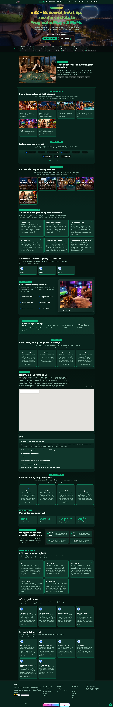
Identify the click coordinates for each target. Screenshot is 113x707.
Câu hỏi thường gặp (62, 690)
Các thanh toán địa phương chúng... (80, 46)
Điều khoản (74, 688)
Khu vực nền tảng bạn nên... (65, 46)
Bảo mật (74, 690)
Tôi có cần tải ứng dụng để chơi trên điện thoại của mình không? (37, 450)
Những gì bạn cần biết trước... (54, 50)
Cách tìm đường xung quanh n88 (27, 50)
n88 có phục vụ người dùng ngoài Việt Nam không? (34, 464)
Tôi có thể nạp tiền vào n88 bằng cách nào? (32, 441)
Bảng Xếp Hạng (69, 1)
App (58, 691)
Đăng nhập (64, 38)
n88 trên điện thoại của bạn (26, 48)
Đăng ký (59, 686)
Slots (73, 695)
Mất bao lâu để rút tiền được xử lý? (30, 453)
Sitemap (97, 703)
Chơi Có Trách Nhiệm (80, 1)
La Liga (96, 1)
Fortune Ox (90, 1)
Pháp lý (73, 691)
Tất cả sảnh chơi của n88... (25, 46)
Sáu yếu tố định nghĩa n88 (90, 50)
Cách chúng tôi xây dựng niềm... (52, 48)
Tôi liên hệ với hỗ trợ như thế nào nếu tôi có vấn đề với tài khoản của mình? (40, 467)
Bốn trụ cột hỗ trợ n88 (79, 50)
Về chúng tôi (75, 686)
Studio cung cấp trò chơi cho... (52, 46)
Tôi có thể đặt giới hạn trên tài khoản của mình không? (35, 460)
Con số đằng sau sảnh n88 (40, 50)
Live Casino (74, 693)
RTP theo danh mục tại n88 (67, 50)
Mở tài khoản (49, 38)
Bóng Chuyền (60, 1)
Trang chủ (42, 1)
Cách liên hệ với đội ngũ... (38, 48)
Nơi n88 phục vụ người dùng (78, 48)
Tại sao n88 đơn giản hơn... (65, 48)
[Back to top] (110, 704)
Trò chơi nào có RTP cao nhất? (28, 457)
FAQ (87, 48)
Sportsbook (75, 697)
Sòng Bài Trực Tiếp (51, 1)
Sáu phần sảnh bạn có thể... (38, 46)
